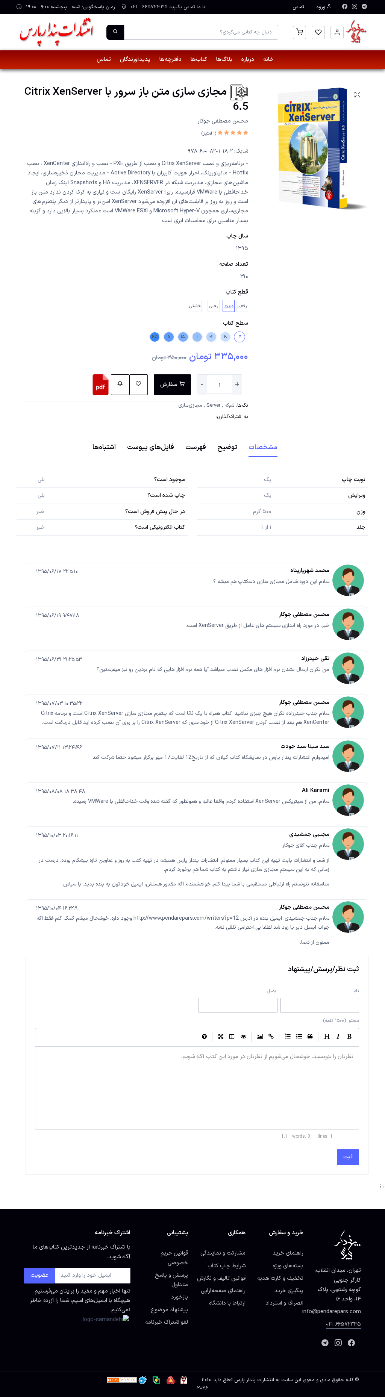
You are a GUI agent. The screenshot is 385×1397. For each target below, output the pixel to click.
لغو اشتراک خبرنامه (166, 1322)
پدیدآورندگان (135, 59)
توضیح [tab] (227, 447)
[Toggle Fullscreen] (220, 1037)
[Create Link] (271, 1037)
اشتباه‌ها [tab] (104, 447)
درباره (247, 59)
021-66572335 (343, 1324)
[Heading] (326, 1037)
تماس (298, 7)
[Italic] (338, 1037)
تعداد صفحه (233, 264)
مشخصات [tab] (263, 447)
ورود (321, 7)
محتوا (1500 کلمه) (341, 1020)
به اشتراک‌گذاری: (232, 417)
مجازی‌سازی (190, 405)
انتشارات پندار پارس (254, 1380)
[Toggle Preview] (243, 1037)
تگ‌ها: (242, 405)
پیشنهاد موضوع (169, 1310)
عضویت (39, 1275)
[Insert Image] (259, 1037)
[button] (337, 32)
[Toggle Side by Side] (232, 1037)
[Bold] (349, 1037)
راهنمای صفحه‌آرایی (223, 1291)
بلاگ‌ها (224, 59)
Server (213, 405)
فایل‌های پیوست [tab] (150, 447)
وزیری (228, 306)
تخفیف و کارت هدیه (280, 1278)
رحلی (213, 306)
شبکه (229, 405)
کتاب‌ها (199, 59)
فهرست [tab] (195, 447)
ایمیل (272, 990)
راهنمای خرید (288, 1253)
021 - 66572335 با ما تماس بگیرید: (167, 7)
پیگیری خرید (288, 1291)
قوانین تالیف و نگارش (221, 1278)
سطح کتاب (235, 323)
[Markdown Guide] (204, 1037)
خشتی (195, 306)
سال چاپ (237, 236)
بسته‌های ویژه (288, 1266)
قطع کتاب (237, 292)
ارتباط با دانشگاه (227, 1303)
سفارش (169, 384)
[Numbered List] (287, 1037)
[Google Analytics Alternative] (122, 1380)
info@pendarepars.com (331, 1312)
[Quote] (310, 1037)
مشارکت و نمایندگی (223, 1253)
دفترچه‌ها (170, 59)
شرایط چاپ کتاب (227, 1266)
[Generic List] (299, 1037)
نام (356, 990)
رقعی (242, 306)
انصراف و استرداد (284, 1303)
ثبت (348, 1157)
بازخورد (179, 1297)
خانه (268, 59)
